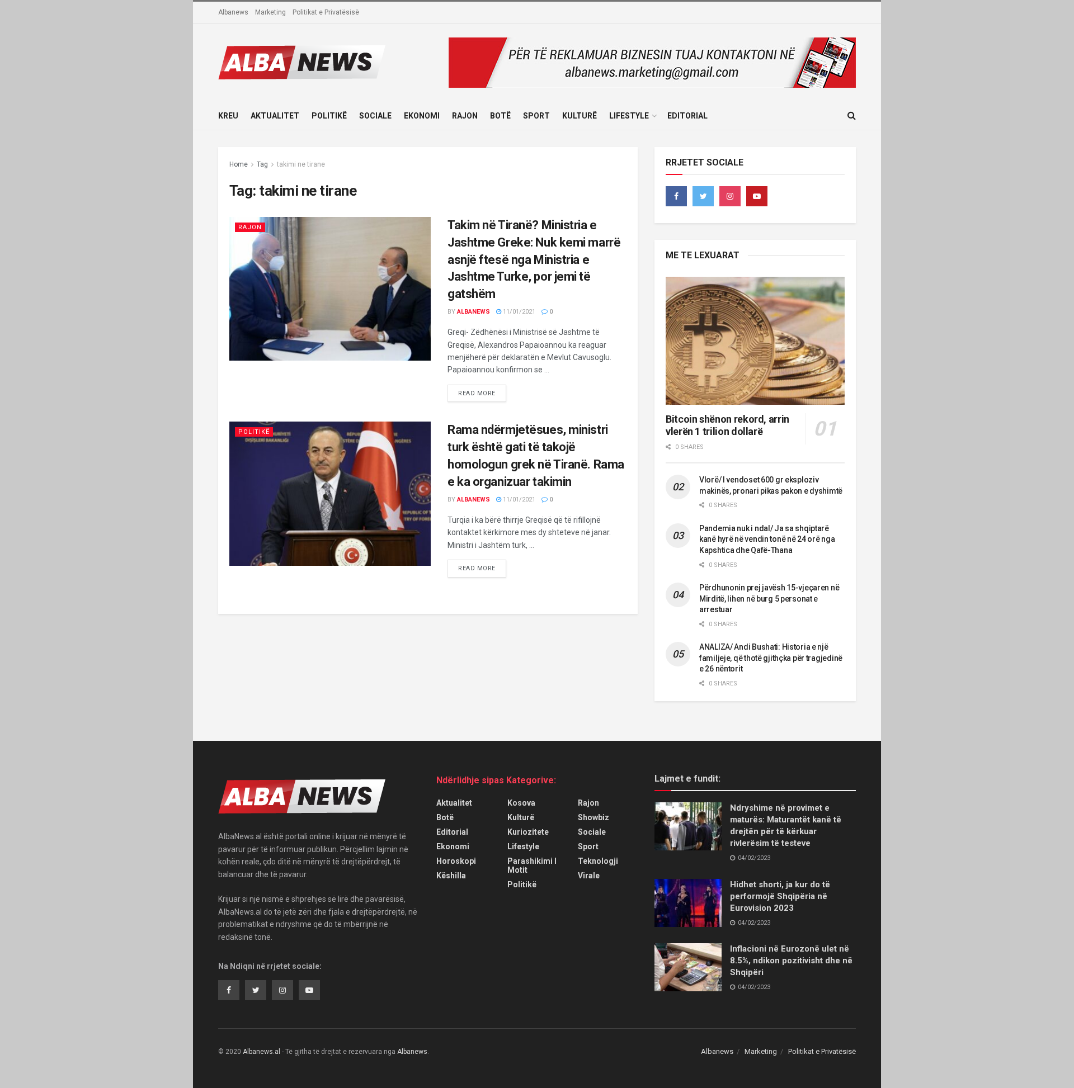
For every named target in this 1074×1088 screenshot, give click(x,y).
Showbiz (593, 817)
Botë (500, 115)
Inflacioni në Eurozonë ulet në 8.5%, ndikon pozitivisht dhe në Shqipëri (791, 960)
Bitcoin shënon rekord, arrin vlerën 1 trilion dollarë (727, 425)
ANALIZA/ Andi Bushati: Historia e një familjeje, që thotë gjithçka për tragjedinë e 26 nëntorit (770, 657)
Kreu (228, 115)
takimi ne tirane (301, 164)
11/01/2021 (518, 311)
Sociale (375, 115)
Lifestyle (629, 115)
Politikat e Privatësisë (326, 12)
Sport (536, 115)
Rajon (465, 115)
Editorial (687, 115)
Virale (589, 875)
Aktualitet (275, 115)
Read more (477, 393)
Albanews (233, 12)
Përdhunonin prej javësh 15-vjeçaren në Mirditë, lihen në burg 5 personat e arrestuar (769, 598)
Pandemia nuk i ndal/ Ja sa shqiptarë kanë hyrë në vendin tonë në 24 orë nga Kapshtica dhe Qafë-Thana (767, 539)
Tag (262, 164)
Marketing (270, 12)
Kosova (521, 802)
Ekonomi (422, 115)
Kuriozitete (528, 831)
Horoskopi (456, 861)
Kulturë (579, 115)
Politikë (329, 115)
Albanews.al (261, 1052)
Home (238, 164)
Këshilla (451, 875)
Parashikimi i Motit (532, 865)
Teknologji (598, 861)
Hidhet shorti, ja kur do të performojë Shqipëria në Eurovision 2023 (780, 896)
